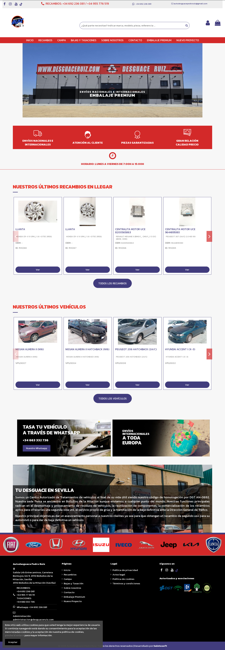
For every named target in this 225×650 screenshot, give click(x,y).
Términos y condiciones (126, 583)
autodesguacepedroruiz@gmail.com (190, 3)
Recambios (70, 574)
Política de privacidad (125, 570)
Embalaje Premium (74, 596)
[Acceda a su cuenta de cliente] (207, 23)
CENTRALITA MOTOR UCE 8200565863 (130, 230)
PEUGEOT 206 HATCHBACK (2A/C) (136, 349)
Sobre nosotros (72, 588)
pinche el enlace (14, 635)
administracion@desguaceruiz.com (33, 619)
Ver (38, 270)
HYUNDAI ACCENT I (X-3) (180, 349)
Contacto (69, 592)
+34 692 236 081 (74, 3)
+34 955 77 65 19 (26, 595)
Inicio (67, 570)
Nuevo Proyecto (73, 601)
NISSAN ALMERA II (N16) (29, 349)
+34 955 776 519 (98, 3)
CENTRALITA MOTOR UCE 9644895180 (180, 230)
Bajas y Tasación (73, 583)
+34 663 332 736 (26, 602)
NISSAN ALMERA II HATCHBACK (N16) (87, 349)
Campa (68, 579)
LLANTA (20, 229)
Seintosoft (160, 646)
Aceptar (12, 642)
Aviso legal (118, 574)
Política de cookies (123, 579)
